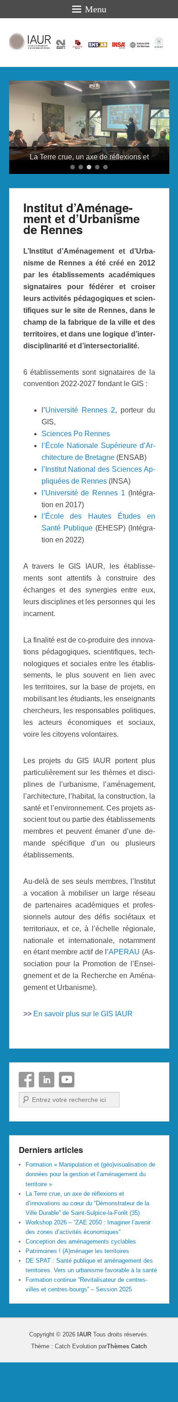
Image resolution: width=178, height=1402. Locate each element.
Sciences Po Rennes (76, 474)
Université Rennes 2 (80, 450)
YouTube (66, 1119)
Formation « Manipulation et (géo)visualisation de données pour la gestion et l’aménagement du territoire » (90, 1214)
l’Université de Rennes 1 (83, 532)
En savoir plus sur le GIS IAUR (83, 1054)
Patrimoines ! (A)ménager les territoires (77, 1291)
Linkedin (46, 1119)
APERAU (124, 992)
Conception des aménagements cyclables (81, 1281)
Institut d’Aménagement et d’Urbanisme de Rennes (81, 258)
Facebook (26, 1119)
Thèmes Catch (127, 1386)
